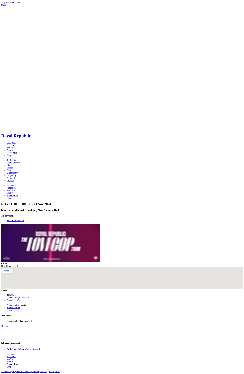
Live (9, 165)
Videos (10, 168)
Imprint (35, 371)
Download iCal (13, 300)
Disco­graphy (12, 173)
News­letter (11, 178)
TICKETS (15, 220)
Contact (10, 180)
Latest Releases (13, 162)
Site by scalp (54, 371)
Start (12, 160)
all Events (5, 326)
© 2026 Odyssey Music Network (16, 371)
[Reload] (11, 337)
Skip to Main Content (10, 2)
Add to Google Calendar (18, 297)
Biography (11, 175)
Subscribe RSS (13, 307)
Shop (9, 170)
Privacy (43, 371)
